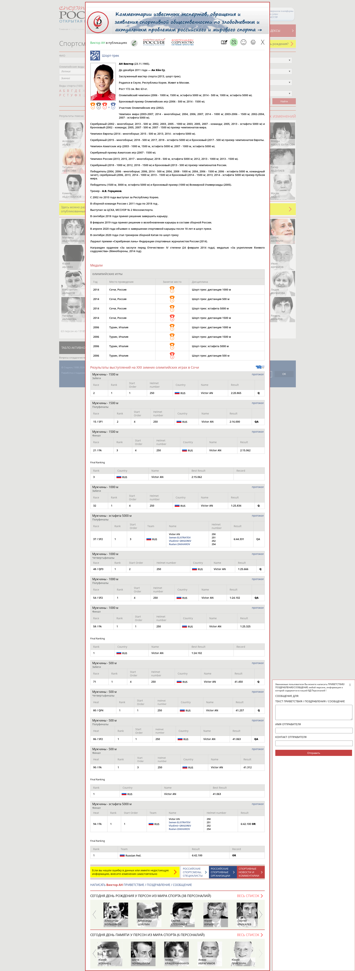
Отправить (313, 752)
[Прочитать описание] (234, 42)
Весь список (248, 896)
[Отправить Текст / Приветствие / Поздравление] (243, 42)
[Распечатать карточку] (253, 42)
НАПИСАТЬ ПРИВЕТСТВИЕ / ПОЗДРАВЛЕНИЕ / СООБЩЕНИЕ (141, 885)
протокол (258, 374)
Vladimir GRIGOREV (180, 540)
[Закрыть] (263, 42)
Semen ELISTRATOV (180, 537)
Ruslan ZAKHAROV (179, 544)
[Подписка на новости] (224, 42)
